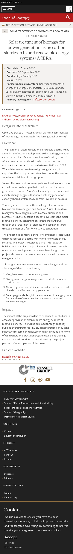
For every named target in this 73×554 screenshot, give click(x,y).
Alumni (7, 493)
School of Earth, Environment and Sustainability (28, 403)
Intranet (8, 459)
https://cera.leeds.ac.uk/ (15, 357)
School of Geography (16, 17)
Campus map (10, 497)
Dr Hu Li (17, 119)
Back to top (9, 359)
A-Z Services (10, 450)
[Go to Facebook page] (25, 380)
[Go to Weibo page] (40, 380)
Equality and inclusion (15, 435)
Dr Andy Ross (9, 115)
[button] (68, 17)
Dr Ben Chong (31, 119)
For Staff (8, 455)
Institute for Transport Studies (19, 416)
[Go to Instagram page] (33, 380)
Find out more (13, 547)
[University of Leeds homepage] (69, 9)
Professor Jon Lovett (43, 99)
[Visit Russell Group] (45, 370)
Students (8, 474)
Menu (10, 9)
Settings (9, 542)
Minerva (8, 478)
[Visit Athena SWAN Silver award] (27, 370)
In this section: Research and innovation (31, 25)
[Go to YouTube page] (47, 380)
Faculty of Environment (16, 399)
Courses (8, 431)
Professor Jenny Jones (30, 115)
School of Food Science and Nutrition (23, 407)
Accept (10, 537)
